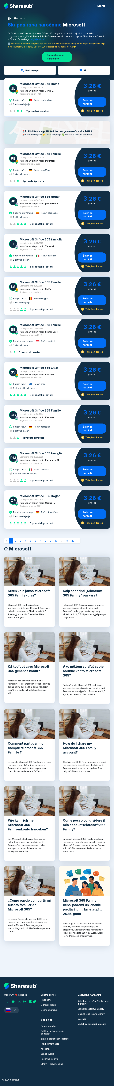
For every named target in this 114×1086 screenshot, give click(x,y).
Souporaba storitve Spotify (91, 1009)
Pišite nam (46, 1000)
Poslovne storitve (49, 1059)
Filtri (86, 70)
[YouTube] (13, 1001)
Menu (101, 5)
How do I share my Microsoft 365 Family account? (79, 748)
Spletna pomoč (48, 995)
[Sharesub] (18, 6)
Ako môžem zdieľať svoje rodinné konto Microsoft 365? (83, 671)
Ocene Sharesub (49, 1010)
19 (67, 541)
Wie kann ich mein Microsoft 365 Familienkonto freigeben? (28, 824)
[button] (11, 1010)
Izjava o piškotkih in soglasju (55, 1038)
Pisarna (18, 18)
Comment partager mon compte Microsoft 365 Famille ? (26, 748)
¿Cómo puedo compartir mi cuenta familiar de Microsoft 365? (29, 905)
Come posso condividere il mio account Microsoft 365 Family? (84, 824)
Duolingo (82, 1019)
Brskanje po (32, 70)
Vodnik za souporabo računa (92, 1024)
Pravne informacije (50, 1043)
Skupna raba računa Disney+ (92, 1014)
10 (56, 541)
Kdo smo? (45, 1049)
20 (73, 541)
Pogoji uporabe (48, 1026)
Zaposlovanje (47, 1054)
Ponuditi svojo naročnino (55, 57)
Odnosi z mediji (48, 1005)
